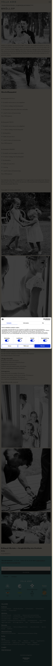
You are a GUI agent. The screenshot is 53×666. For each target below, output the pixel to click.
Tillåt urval (26, 346)
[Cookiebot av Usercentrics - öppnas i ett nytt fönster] (44, 319)
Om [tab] (43, 323)
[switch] (20, 340)
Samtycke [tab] (9, 323)
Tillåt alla (42, 346)
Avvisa (9, 346)
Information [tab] (26, 323)
